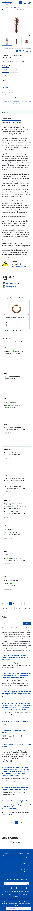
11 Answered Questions (22, 61)
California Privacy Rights (9, 891)
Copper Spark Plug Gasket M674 (15, 317)
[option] (16, 25)
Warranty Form (11, 287)
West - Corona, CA (21, 856)
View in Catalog (17, 842)
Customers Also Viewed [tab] (13, 331)
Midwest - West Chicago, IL (23, 862)
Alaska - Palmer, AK (21, 868)
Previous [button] (4, 314)
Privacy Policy (16, 896)
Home (3, 8)
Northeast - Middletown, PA (23, 864)
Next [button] (28, 314)
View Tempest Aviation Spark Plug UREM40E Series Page (17, 102)
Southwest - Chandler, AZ (23, 858)
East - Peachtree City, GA (22, 866)
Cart (30, 2)
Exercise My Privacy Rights (22, 891)
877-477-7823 (10, 856)
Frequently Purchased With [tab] (14, 298)
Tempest (4, 10)
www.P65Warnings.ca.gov (19, 266)
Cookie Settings (16, 893)
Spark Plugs (18, 8)
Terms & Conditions (24, 894)
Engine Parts (10, 8)
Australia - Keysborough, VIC (23, 872)
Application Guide (12, 283)
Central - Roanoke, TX (22, 860)
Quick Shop (16, 325)
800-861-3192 (5, 860)
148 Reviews (11, 61)
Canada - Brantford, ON (22, 870)
